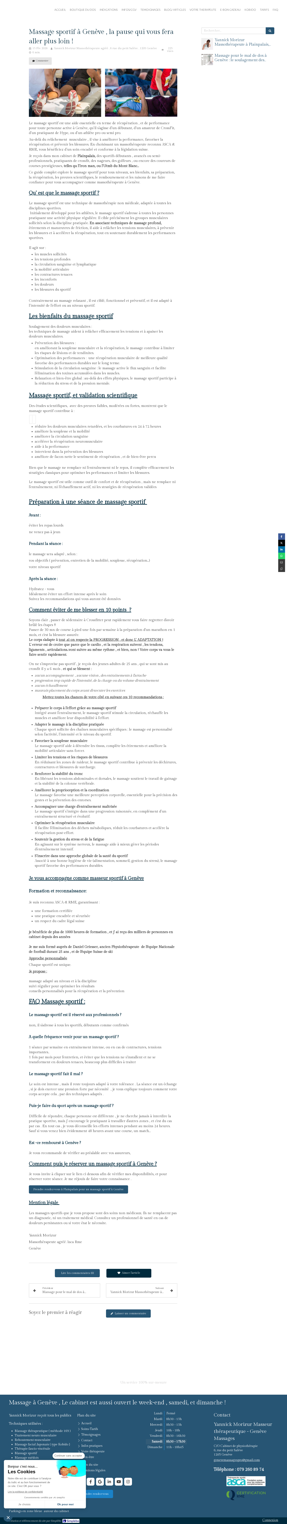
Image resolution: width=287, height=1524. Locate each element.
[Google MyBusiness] (100, 1482)
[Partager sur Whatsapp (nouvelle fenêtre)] (281, 556)
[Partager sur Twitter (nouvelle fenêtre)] (281, 543)
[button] (8, 1517)
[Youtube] (119, 1482)
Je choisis (24, 1504)
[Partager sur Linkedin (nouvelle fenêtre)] (281, 549)
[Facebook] (90, 1482)
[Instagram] (128, 1482)
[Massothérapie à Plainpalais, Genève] (207, 44)
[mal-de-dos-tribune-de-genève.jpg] (207, 59)
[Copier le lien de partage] (281, 569)
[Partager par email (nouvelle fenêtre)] (281, 562)
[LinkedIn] (109, 1482)
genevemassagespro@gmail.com (237, 1460)
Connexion (270, 1520)
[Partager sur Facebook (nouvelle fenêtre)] (281, 536)
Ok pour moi (65, 1504)
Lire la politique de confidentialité (25, 1491)
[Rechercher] (270, 30)
